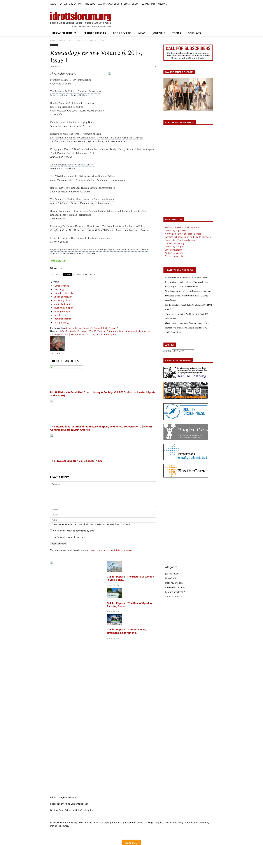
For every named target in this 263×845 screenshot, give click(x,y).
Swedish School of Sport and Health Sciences (188, 236)
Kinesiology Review (62, 296)
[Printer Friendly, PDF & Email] (103, 261)
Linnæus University (174, 243)
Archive (167, 350)
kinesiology (59, 289)
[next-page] (51, 466)
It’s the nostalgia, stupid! (176, 304)
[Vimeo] (207, 4)
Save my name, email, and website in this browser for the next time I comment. (91, 524)
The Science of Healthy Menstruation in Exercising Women (82, 199)
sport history (59, 315)
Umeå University (173, 249)
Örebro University (174, 256)
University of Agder (174, 246)
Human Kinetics (61, 285)
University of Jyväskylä (176, 230)
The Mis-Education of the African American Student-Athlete (82, 176)
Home (52, 40)
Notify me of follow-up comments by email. (74, 530)
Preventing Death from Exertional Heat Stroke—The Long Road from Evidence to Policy (97, 226)
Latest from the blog (180, 270)
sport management (62, 318)
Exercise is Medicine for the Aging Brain (72, 122)
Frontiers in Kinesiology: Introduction (70, 79)
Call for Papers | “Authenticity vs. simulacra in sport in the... (127, 631)
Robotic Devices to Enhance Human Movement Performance (82, 187)
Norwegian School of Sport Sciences (183, 233)
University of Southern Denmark (181, 240)
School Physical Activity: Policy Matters (72, 164)
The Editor (55, 353)
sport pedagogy (61, 322)
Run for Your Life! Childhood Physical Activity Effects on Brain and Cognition (75, 104)
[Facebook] (197, 4)
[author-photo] (57, 349)
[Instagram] (200, 4)
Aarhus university (174, 252)
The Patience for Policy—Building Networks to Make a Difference (75, 93)
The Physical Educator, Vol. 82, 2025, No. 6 (76, 460)
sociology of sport (62, 311)
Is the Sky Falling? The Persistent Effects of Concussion (80, 238)
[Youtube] (211, 4)
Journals (62, 40)
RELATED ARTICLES (65, 361)
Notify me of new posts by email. (69, 537)
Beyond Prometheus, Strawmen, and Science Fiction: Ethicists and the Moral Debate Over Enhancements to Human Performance (98, 212)
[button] (170, 4)
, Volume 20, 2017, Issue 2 (91, 328)
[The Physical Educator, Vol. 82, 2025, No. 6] (66, 436)
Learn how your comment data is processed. (112, 550)
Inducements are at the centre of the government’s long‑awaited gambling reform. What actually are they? (186, 282)
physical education (62, 304)
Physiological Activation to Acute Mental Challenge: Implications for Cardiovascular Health (99, 249)
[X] (204, 4)
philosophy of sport (63, 300)
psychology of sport (63, 307)
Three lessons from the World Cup (180, 313)
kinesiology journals (63, 293)
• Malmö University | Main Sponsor (181, 227)
